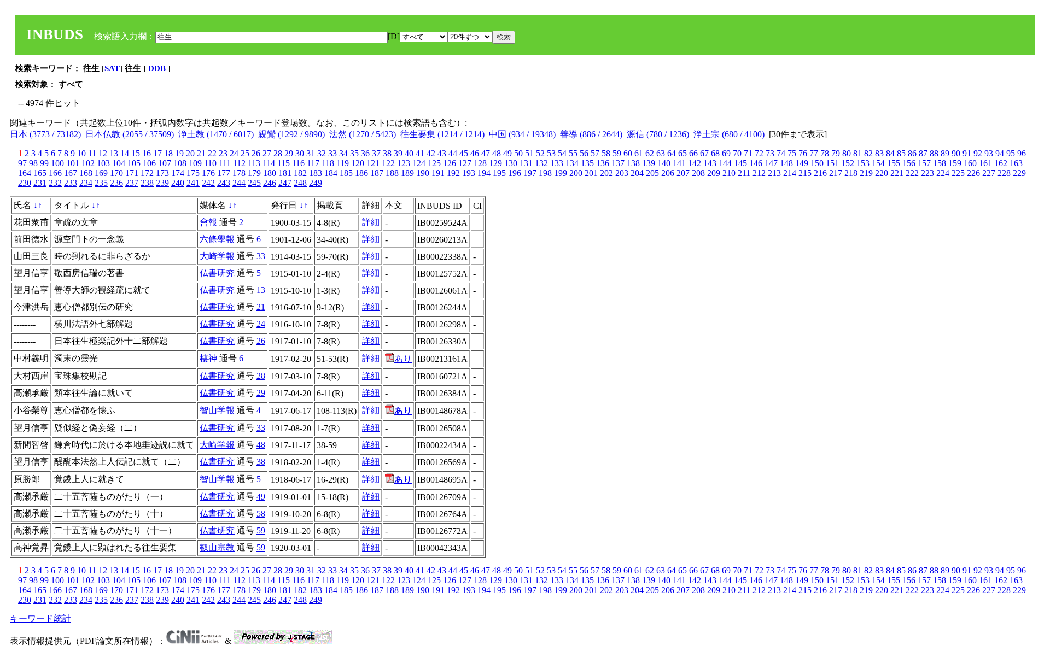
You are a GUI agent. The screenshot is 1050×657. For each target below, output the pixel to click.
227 (988, 173)
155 (893, 163)
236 (116, 182)
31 (310, 153)
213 (774, 173)
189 (407, 173)
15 (135, 153)
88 (934, 153)
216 (820, 173)
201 (591, 173)
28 (277, 153)
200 (575, 173)
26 (256, 153)
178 (239, 173)
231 (39, 182)
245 (254, 182)
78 (824, 153)
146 (755, 163)
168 (85, 173)
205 (652, 173)
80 (846, 153)
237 (131, 182)
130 (510, 163)
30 (299, 153)
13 (113, 153)
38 (387, 153)
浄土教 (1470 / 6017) (216, 134)
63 (660, 153)
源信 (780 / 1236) (658, 134)
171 (131, 173)
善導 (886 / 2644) (591, 134)
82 (868, 153)
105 (134, 163)
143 (709, 163)
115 (283, 163)
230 (24, 182)
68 (715, 153)
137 (618, 163)
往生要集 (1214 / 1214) (442, 134)
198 (545, 173)
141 (679, 163)
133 (556, 163)
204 (637, 173)
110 (210, 163)
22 (212, 153)
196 (514, 173)
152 (847, 163)
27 (266, 153)
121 (373, 163)
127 (464, 163)
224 (942, 173)
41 (420, 153)
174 (177, 173)
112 (239, 163)
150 (817, 163)
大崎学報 (217, 256)
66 (693, 153)
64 (671, 153)
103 (103, 163)
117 (313, 163)
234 (85, 182)
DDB (158, 68)
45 (463, 153)
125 (434, 163)
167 (70, 173)
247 (284, 182)
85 (901, 153)
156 (908, 163)
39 (398, 153)
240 (177, 182)
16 (146, 153)
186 (361, 173)
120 (357, 163)
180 (269, 173)
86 (912, 153)
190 (422, 173)
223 (927, 173)
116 (298, 163)
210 (729, 173)
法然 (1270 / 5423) (362, 134)
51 (529, 153)
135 (587, 163)
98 (33, 163)
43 (442, 153)
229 (1019, 173)
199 (560, 173)
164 (24, 173)
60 (627, 153)
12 (102, 153)
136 (602, 163)
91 (966, 153)
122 (388, 163)
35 (354, 153)
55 (573, 153)
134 (572, 163)
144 (725, 163)
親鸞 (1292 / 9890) (291, 134)
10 (81, 153)
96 (1021, 153)
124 (418, 163)
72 (759, 153)
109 (195, 163)
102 (88, 163)
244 (239, 182)
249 (315, 182)
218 (851, 173)
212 (759, 173)
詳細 (371, 222)
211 (744, 173)
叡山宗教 (217, 547)
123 (403, 163)
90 (956, 153)
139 (648, 163)
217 (835, 173)
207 (683, 173)
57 (595, 153)
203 (621, 173)
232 (55, 182)
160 (970, 163)
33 (332, 153)
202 (606, 173)
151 (832, 163)
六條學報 (217, 239)
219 (866, 173)
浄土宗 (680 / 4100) (729, 134)
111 (225, 163)
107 (164, 163)
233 (70, 182)
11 (92, 153)
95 (1010, 153)
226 (973, 173)
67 (704, 153)
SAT (112, 68)
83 (879, 153)
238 (147, 182)
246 (269, 182)
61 (638, 153)
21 (201, 153)
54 (562, 153)
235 (101, 182)
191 (438, 173)
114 (268, 163)
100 (57, 163)
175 (193, 173)
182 (300, 173)
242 (208, 182)
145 (740, 163)
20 (190, 153)
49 (507, 153)
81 (857, 153)
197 (529, 173)
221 (896, 173)
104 (118, 163)
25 (245, 153)
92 (977, 153)
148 (786, 163)
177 (223, 173)
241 (193, 182)
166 (55, 173)
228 (1004, 173)
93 (988, 153)
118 (328, 163)
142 (694, 163)
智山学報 (217, 410)
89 (945, 153)
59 (616, 153)
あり (403, 358)
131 (526, 163)
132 (541, 163)
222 (912, 173)
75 (792, 153)
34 (343, 153)
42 (431, 153)
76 (802, 153)
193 (468, 173)
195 (499, 173)
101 (72, 163)
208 (698, 173)
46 (474, 153)
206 (667, 173)
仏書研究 (217, 273)
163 (1016, 163)
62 (649, 153)
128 (480, 163)
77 (813, 153)
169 (101, 173)
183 (315, 173)
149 (801, 163)
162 (1000, 163)
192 (453, 173)
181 (284, 173)
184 (330, 173)
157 (924, 163)
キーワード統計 (40, 618)
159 (954, 163)
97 (22, 163)
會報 (208, 222)
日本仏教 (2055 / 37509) (129, 134)
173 (162, 173)
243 (223, 182)
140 (663, 163)
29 (288, 153)
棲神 (208, 358)
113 (254, 163)
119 (342, 163)
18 (168, 153)
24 (234, 153)
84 (890, 153)
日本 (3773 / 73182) (45, 134)
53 (551, 153)
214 (789, 173)
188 (392, 173)
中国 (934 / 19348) (522, 134)
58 (606, 153)
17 (157, 153)
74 (781, 153)
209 (713, 173)
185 (346, 173)
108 (179, 163)
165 (39, 173)
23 (223, 153)
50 (518, 153)
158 (939, 163)
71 (748, 153)
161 (985, 163)
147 (771, 163)
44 (452, 153)
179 (254, 173)
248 (300, 182)
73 (770, 153)
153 (863, 163)
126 (449, 163)
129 (495, 163)
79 (835, 153)
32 (321, 153)
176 (208, 173)
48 (496, 153)
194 (484, 173)
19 (179, 153)
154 (878, 163)
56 (584, 153)
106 (149, 163)
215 (805, 173)
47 (485, 153)
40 (409, 153)
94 (999, 153)
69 (726, 153)
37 (376, 153)
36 (365, 153)
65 (682, 153)
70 (737, 153)
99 (44, 163)
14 (124, 153)
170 (116, 173)
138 (633, 163)
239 (162, 182)
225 (958, 173)
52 (540, 153)
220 (881, 173)
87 (923, 153)
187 (376, 173)
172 (147, 173)
